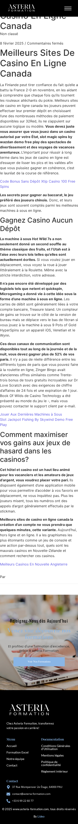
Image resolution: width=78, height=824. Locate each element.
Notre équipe (15, 759)
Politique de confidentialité (51, 763)
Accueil (11, 746)
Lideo (40, 816)
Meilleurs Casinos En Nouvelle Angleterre (33, 564)
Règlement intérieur (54, 771)
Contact (11, 765)
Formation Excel (17, 752)
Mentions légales (52, 755)
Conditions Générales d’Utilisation (55, 747)
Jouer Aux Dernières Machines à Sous (31, 414)
